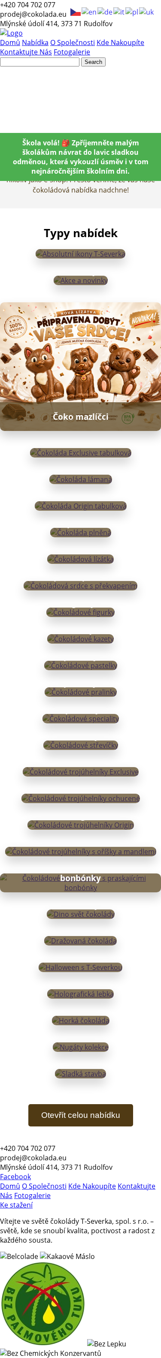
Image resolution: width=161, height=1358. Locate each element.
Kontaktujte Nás (26, 52)
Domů (10, 42)
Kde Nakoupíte (120, 42)
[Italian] (119, 11)
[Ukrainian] (147, 11)
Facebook (15, 1176)
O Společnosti (72, 42)
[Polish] (132, 11)
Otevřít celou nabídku (80, 1115)
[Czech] (76, 11)
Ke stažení (16, 1205)
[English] (89, 11)
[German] (105, 11)
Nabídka (35, 42)
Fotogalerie (72, 52)
